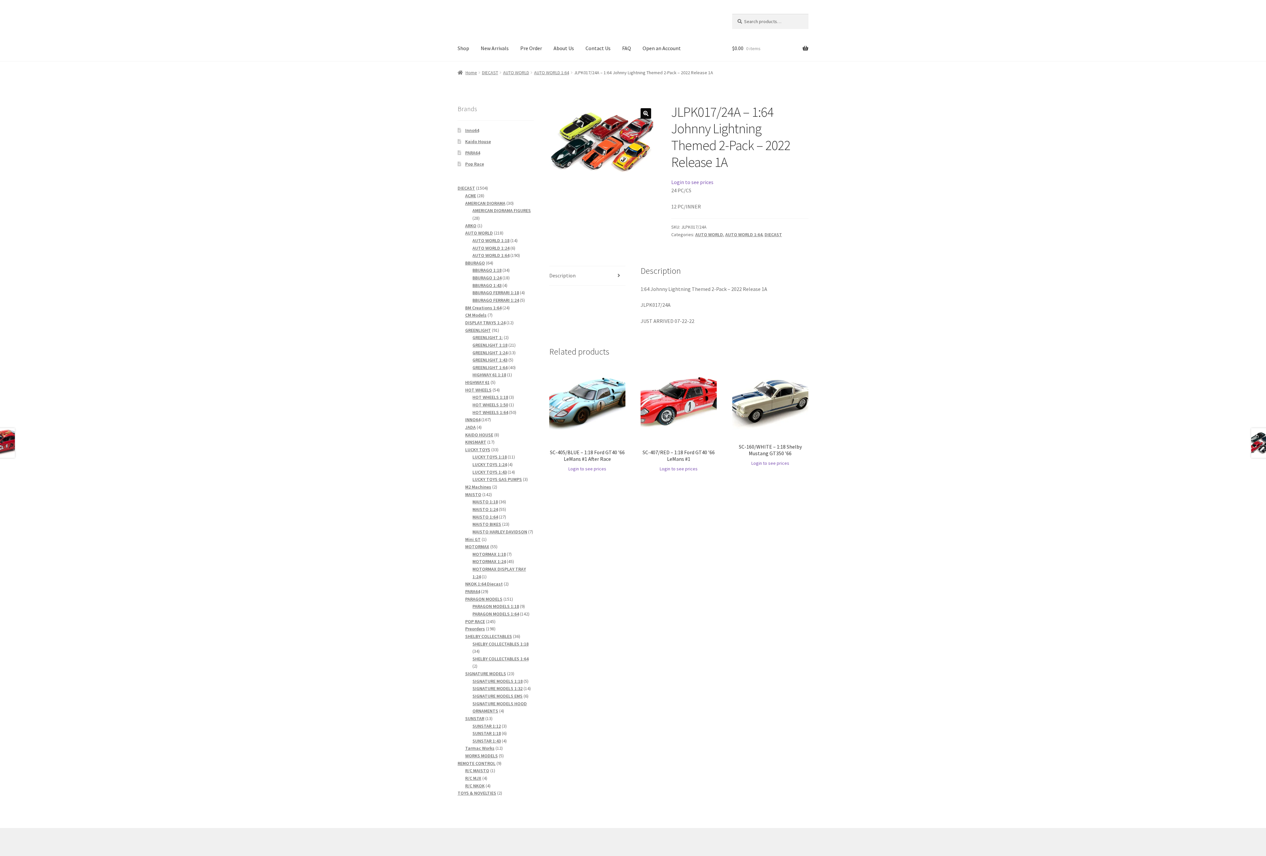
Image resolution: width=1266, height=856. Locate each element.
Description (562, 275)
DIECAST (490, 73)
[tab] (587, 276)
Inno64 (472, 130)
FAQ (626, 48)
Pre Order (531, 48)
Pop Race (474, 164)
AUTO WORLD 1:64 (551, 73)
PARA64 (472, 153)
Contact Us (598, 48)
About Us (564, 48)
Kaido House (478, 141)
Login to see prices (692, 182)
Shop (463, 48)
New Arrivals (495, 48)
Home (471, 73)
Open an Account (662, 48)
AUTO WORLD (516, 73)
